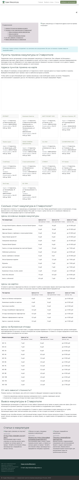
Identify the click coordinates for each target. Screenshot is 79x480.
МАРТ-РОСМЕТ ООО (48, 116)
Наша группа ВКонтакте (28, 464)
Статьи (57, 2)
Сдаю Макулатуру (12, 2)
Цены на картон (13, 34)
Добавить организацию (68, 2)
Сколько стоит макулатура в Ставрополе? (18, 30)
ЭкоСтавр (6, 183)
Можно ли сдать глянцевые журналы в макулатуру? (39, 438)
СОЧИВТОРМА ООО (68, 142)
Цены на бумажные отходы (17, 36)
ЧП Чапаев (65, 161)
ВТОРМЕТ (6, 116)
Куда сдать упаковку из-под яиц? (14, 436)
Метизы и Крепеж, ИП (69, 116)
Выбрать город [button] (48, 2)
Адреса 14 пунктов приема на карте (16, 28)
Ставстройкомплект (29, 161)
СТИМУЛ (45, 161)
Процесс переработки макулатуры (61, 438)
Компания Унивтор (28, 116)
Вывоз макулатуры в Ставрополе (15, 39)
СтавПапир (6, 161)
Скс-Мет (45, 142)
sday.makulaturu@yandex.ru (33, 467)
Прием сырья (7, 142)
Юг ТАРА (25, 183)
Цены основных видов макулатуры (19, 32)
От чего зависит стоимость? (14, 37)
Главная (40, 2)
